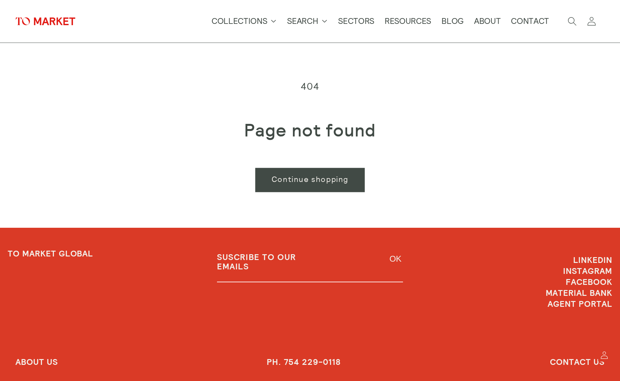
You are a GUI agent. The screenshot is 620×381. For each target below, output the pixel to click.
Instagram (587, 271)
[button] (572, 21)
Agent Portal (580, 304)
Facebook (589, 282)
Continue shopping (310, 179)
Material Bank (579, 293)
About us (37, 362)
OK (395, 259)
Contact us (577, 362)
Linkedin (592, 261)
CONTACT (530, 21)
